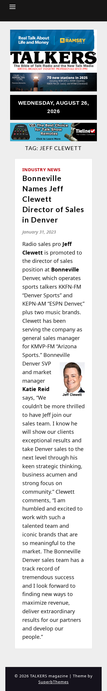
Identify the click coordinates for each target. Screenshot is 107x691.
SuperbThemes (53, 681)
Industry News (41, 169)
